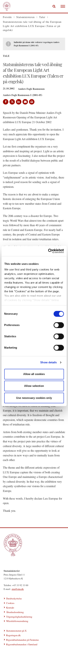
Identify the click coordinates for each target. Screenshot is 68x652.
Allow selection (34, 385)
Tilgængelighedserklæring (19, 616)
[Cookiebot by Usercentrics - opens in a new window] (48, 251)
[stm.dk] (34, 545)
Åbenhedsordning (15, 612)
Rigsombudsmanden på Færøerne (22, 639)
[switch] (58, 325)
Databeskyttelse (14, 598)
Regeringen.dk (13, 635)
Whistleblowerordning (17, 621)
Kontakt (10, 607)
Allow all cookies (34, 374)
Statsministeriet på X (16, 630)
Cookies (10, 603)
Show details (48, 362)
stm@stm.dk (18, 589)
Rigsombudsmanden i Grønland (21, 644)
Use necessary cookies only (34, 397)
